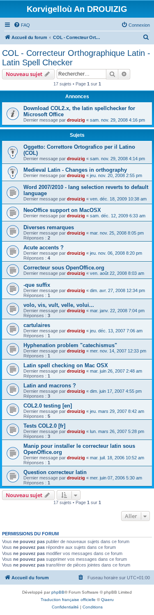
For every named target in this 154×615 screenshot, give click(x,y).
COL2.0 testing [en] (47, 406)
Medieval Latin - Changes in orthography (75, 170)
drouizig (76, 119)
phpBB (57, 592)
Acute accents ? (43, 247)
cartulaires (36, 325)
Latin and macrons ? (49, 385)
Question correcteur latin (55, 472)
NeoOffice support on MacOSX (62, 210)
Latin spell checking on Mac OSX (65, 365)
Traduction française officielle (68, 599)
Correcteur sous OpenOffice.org (63, 268)
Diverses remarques (48, 227)
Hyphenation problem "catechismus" (70, 345)
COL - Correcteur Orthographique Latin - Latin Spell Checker (76, 57)
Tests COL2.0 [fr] (44, 426)
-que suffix (36, 285)
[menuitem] (22, 25)
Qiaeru (107, 599)
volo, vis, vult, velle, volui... (58, 305)
